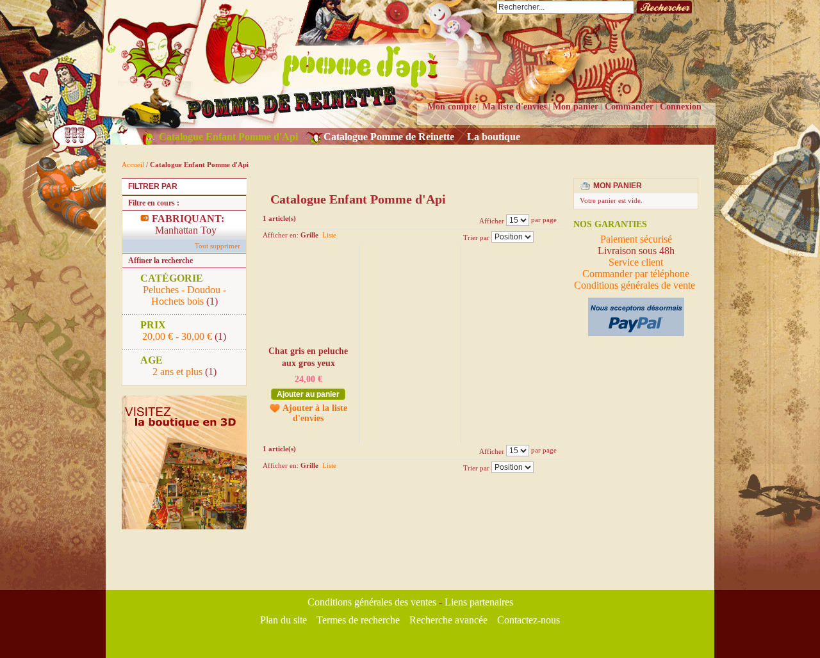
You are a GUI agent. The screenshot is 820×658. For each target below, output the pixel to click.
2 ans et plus (177, 371)
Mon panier (575, 106)
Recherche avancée (448, 619)
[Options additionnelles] (636, 303)
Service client (636, 262)
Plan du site (283, 619)
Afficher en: (281, 235)
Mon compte (451, 106)
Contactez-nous (528, 619)
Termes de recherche (358, 619)
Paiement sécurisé (636, 239)
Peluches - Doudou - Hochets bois (184, 295)
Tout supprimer (217, 246)
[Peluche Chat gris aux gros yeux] (307, 296)
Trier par (476, 237)
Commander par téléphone (635, 273)
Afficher (491, 220)
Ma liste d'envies (514, 106)
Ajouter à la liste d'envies (315, 413)
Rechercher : (488, 7)
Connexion (680, 106)
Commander (629, 106)
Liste (329, 235)
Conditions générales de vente (636, 285)
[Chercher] (664, 7)
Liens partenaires (479, 602)
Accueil (133, 164)
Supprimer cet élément (238, 218)
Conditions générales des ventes (372, 602)
